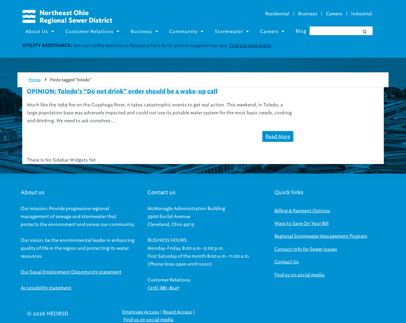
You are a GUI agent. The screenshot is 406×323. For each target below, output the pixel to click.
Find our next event (250, 45)
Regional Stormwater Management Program (320, 236)
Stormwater (229, 31)
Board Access (177, 312)
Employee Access (140, 312)
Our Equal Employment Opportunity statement (71, 272)
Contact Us (286, 262)
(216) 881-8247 (163, 288)
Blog (301, 31)
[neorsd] (67, 22)
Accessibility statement (46, 288)
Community (183, 31)
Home (35, 79)
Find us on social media (299, 275)
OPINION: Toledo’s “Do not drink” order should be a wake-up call (122, 92)
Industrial (361, 13)
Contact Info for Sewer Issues (305, 249)
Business (307, 13)
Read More (277, 136)
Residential (277, 13)
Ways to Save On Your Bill (301, 223)
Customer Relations (89, 31)
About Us (36, 31)
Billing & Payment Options (302, 211)
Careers (334, 13)
